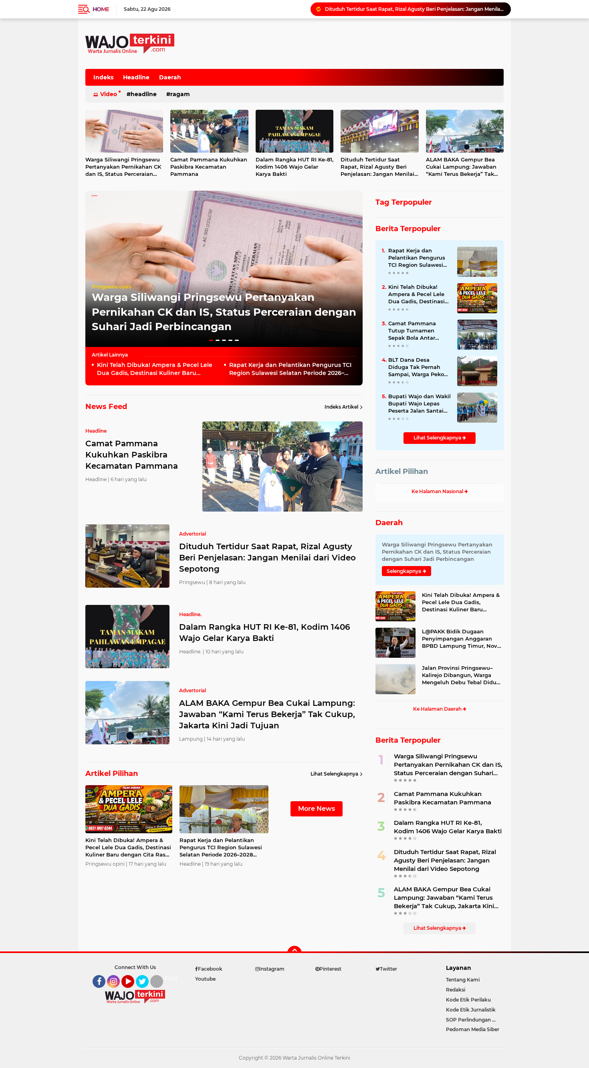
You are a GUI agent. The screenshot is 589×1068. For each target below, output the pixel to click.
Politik (174, 978)
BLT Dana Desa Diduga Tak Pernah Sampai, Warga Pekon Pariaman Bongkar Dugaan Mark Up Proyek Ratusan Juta (418, 367)
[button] (211, 340)
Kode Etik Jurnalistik (471, 1010)
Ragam (180, 94)
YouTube (133, 991)
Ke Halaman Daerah (438, 709)
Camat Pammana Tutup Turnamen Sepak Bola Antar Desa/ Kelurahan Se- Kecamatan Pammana (418, 331)
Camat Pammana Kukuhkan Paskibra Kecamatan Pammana (208, 166)
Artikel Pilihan (401, 471)
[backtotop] (294, 953)
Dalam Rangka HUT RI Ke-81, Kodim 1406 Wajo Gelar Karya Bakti (403, 9)
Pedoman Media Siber (472, 1029)
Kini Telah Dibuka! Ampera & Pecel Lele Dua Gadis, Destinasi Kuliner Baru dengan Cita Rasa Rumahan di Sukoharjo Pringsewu (158, 369)
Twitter (146, 991)
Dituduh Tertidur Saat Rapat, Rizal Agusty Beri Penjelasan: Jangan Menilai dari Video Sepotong (377, 167)
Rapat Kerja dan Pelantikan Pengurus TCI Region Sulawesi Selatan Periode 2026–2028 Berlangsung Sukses (290, 369)
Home (101, 9)
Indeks (103, 77)
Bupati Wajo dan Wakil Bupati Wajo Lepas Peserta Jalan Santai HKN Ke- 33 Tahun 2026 (419, 404)
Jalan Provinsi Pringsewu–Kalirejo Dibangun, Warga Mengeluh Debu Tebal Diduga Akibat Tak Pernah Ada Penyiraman (462, 675)
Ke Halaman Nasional (437, 491)
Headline (136, 77)
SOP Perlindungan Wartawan (475, 1020)
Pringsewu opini (111, 287)
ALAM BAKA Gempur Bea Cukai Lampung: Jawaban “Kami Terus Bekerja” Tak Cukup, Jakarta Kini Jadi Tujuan (461, 167)
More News (316, 808)
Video (108, 94)
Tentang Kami (463, 980)
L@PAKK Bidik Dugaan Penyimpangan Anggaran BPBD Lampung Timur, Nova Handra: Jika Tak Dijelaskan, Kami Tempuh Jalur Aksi (461, 639)
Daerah (170, 77)
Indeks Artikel (341, 407)
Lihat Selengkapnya (334, 774)
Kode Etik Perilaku (468, 1000)
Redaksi (455, 990)
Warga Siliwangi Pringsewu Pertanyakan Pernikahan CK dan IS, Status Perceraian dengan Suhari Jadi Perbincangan (123, 167)
